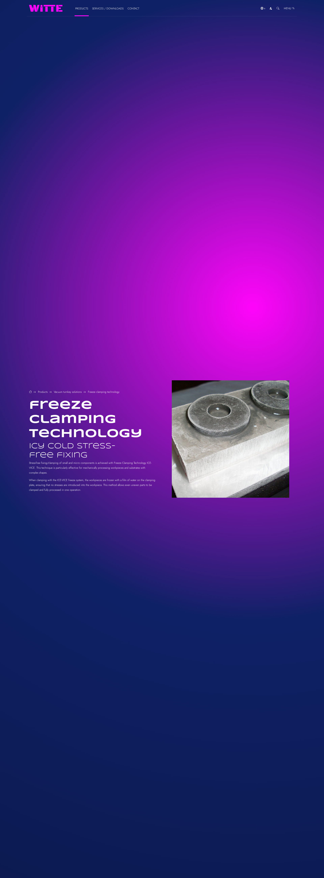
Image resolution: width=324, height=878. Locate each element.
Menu (288, 8)
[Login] (271, 8)
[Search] (278, 8)
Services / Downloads (108, 8)
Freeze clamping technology (103, 392)
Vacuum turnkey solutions (68, 392)
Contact (133, 8)
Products (81, 8)
